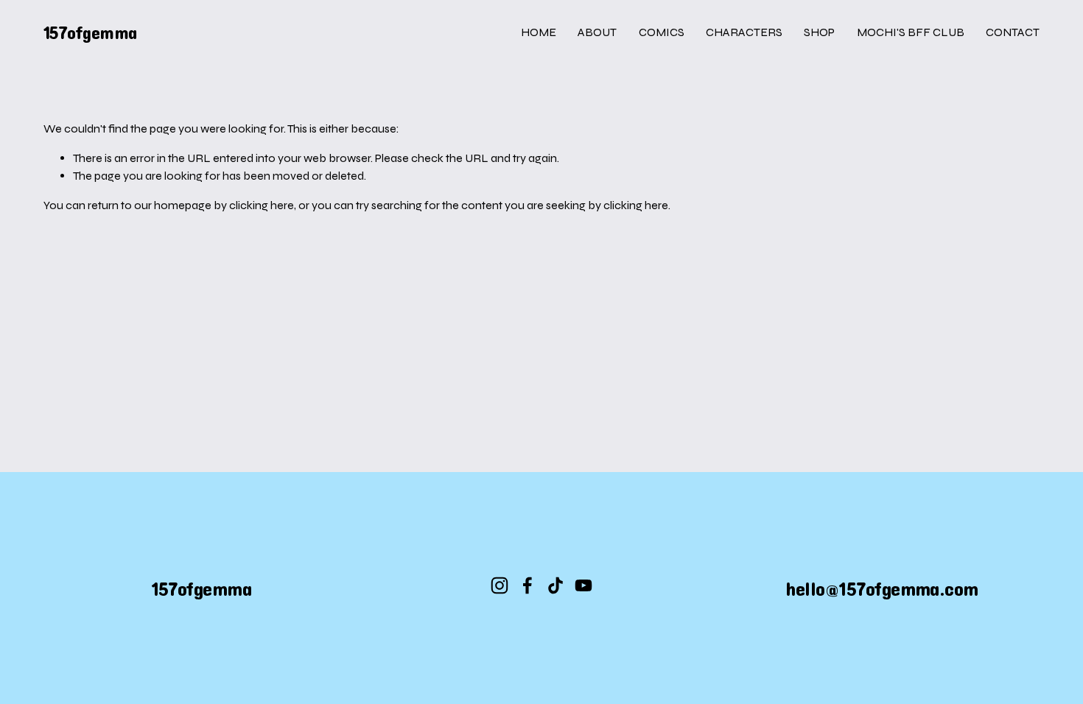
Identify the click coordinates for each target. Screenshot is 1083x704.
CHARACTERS (744, 32)
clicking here (261, 205)
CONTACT (1013, 32)
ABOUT (597, 32)
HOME (538, 32)
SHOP (819, 32)
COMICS (661, 32)
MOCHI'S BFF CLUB (910, 32)
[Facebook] (527, 585)
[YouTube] (583, 585)
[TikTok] (555, 585)
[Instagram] (499, 585)
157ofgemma (90, 32)
